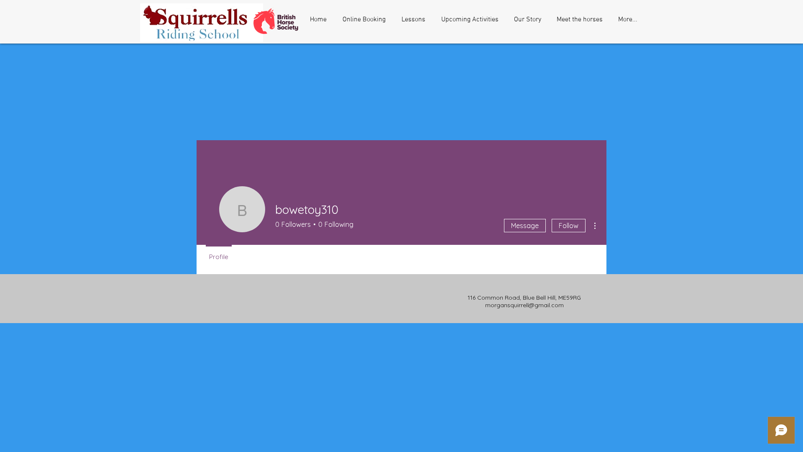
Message (525, 225)
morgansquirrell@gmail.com (524, 305)
